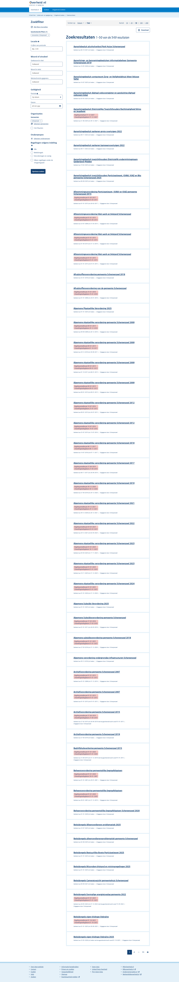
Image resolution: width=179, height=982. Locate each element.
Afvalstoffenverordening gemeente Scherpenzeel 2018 (99, 274)
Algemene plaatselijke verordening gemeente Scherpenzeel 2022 (104, 523)
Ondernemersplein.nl (130, 972)
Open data (95, 967)
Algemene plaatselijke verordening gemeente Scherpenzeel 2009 (104, 322)
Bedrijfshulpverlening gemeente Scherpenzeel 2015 (98, 748)
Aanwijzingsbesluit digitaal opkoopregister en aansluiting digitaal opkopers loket (104, 94)
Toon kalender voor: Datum (60, 106)
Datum (33, 102)
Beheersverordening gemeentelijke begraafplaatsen (98, 770)
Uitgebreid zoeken (59, 15)
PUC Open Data (97, 972)
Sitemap (64, 974)
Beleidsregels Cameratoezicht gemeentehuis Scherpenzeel (101, 880)
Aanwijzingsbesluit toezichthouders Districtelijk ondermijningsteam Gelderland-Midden (106, 160)
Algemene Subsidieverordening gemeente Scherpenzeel (100, 617)
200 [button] (146, 23)
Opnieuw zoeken (38, 171)
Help (32, 974)
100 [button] (141, 23)
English (33, 972)
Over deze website (37, 967)
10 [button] (127, 23)
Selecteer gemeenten (41, 124)
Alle (35, 149)
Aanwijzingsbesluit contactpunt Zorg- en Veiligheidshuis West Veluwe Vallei (106, 77)
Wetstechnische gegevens (39, 78)
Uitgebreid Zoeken (58, 10)
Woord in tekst (36, 69)
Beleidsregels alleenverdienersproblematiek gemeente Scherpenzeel (106, 838)
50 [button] (136, 23)
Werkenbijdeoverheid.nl (131, 974)
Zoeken (46, 10)
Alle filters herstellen (41, 27)
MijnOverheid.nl (128, 967)
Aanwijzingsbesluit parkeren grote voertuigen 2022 (98, 131)
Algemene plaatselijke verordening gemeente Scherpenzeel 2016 (104, 443)
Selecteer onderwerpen (42, 139)
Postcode (38, 41)
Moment (37, 93)
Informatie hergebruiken (70, 967)
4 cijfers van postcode (38, 45)
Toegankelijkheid (67, 972)
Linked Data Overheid (99, 969)
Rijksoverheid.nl (128, 969)
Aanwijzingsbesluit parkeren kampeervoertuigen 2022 (99, 145)
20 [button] (132, 23)
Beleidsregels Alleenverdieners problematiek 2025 (97, 824)
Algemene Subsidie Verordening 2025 (91, 603)
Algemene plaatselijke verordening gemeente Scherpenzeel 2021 (104, 503)
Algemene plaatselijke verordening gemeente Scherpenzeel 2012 (104, 402)
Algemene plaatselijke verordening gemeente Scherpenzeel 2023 (104, 543)
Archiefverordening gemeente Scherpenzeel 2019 (97, 734)
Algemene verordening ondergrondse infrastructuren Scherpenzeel (105, 658)
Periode (33, 93)
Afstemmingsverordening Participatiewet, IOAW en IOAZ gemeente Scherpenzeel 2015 (105, 192)
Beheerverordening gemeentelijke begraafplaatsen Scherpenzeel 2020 (107, 810)
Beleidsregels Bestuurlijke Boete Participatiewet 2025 (99, 852)
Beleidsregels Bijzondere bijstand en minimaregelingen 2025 (102, 866)
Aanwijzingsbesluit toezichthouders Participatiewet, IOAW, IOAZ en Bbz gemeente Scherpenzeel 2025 (107, 176)
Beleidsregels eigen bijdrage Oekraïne (91, 917)
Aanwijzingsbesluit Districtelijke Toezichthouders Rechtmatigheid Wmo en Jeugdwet (107, 110)
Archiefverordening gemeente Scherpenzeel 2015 (97, 712)
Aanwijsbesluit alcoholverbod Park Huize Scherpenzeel (99, 46)
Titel (89, 23)
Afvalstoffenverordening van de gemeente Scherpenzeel (100, 288)
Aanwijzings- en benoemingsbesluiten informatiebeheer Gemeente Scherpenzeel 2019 (105, 61)
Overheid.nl (35, 10)
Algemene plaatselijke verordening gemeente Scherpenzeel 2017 (104, 463)
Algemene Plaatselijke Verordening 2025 (93, 308)
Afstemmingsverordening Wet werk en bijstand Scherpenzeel (102, 214)
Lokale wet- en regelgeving (44, 15)
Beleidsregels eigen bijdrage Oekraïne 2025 (94, 937)
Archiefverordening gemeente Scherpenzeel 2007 (97, 672)
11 (143, 952)
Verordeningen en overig (42, 156)
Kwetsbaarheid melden (69, 977)
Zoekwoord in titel (37, 60)
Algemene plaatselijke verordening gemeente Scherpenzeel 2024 (104, 583)
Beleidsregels (38, 153)
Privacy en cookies (67, 969)
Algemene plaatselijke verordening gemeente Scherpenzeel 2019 (104, 483)
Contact (33, 969)
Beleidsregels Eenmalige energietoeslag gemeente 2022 (100, 894)
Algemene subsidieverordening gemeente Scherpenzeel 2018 (102, 637)
